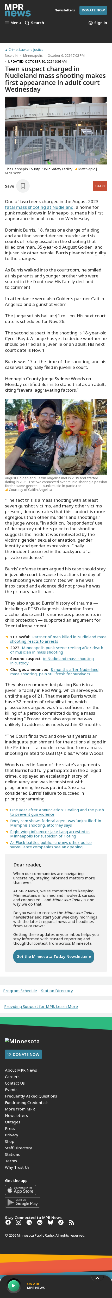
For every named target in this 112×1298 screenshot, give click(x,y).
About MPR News (21, 1070)
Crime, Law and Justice (26, 50)
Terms (11, 1160)
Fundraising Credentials (26, 1102)
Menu (15, 23)
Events (11, 1089)
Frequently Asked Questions (31, 1096)
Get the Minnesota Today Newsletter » (53, 956)
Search (37, 23)
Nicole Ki (11, 55)
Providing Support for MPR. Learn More (41, 1006)
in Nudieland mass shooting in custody (52, 660)
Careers (12, 1076)
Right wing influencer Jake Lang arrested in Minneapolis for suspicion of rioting (50, 833)
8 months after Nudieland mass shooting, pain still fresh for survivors (54, 671)
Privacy (11, 1134)
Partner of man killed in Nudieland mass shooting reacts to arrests (58, 639)
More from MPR (20, 1108)
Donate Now (93, 10)
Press (10, 1128)
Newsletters (16, 1115)
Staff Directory (18, 1147)
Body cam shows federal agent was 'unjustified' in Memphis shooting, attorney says (55, 823)
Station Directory (57, 990)
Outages (12, 1121)
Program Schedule (20, 990)
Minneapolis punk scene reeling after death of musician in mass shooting (56, 650)
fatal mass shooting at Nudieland (39, 207)
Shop (9, 1141)
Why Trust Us (17, 1167)
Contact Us (15, 1083)
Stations (12, 1154)
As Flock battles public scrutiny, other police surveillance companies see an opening (51, 844)
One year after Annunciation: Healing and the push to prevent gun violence (57, 812)
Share (100, 186)
